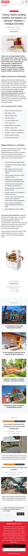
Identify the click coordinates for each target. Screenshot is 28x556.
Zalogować (20, 513)
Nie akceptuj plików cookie (14, 549)
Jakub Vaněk (10, 27)
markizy (16, 217)
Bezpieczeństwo (14, 31)
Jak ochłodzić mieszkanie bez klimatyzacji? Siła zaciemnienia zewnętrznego (14, 426)
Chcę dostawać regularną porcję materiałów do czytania (14, 509)
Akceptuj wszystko (14, 546)
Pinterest (14, 291)
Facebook (11, 291)
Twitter (17, 291)
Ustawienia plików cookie (14, 553)
